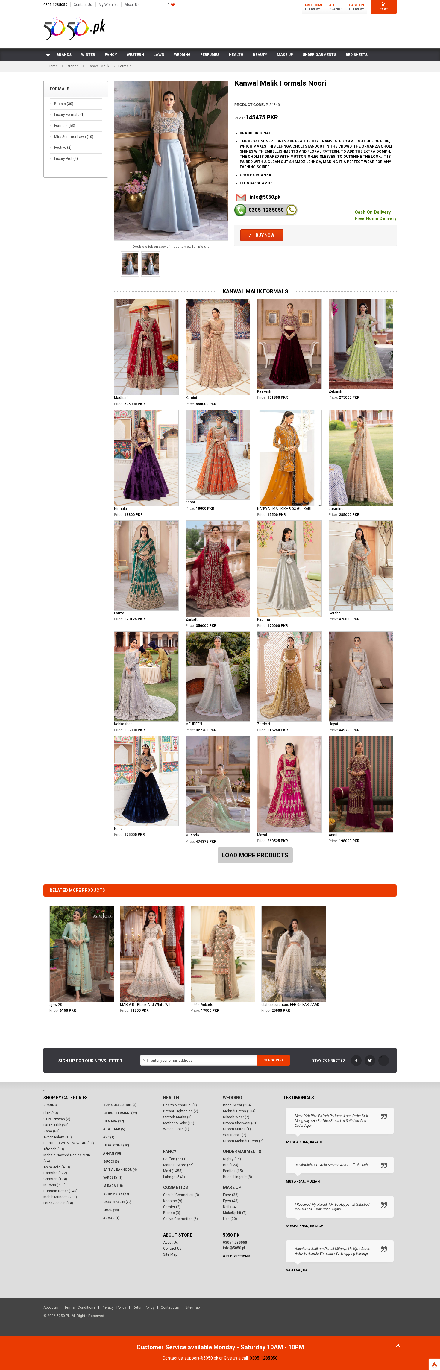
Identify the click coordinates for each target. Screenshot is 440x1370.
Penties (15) (233, 1171)
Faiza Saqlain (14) (58, 1203)
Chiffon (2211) (175, 1159)
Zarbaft (192, 619)
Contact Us (83, 5)
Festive (63, 147)
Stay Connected (328, 1060)
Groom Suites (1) (237, 1129)
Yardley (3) (112, 1178)
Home (53, 66)
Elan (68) (50, 1113)
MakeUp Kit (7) (235, 1213)
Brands (73, 66)
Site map (192, 1307)
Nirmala (120, 509)
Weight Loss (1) (176, 1129)
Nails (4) (230, 1207)
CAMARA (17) (113, 1121)
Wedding (232, 1097)
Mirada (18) (113, 1186)
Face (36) (231, 1195)
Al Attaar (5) (114, 1129)
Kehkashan (123, 724)
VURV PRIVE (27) (116, 1194)
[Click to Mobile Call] (240, 210)
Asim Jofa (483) (56, 1167)
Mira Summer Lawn (73, 137)
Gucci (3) (111, 1162)
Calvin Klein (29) (117, 1202)
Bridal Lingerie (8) (237, 1177)
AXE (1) (108, 1137)
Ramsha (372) (55, 1173)
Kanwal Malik (98, 66)
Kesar (190, 502)
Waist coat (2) (234, 1135)
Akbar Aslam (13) (57, 1137)
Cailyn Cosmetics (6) (180, 1219)
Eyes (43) (231, 1201)
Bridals (63, 104)
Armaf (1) (111, 1218)
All (332, 5)
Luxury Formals (69, 115)
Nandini (120, 829)
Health (171, 1097)
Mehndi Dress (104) (239, 1111)
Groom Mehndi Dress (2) (243, 1141)
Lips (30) (230, 1219)
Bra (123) (230, 1165)
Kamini (191, 398)
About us (50, 1307)
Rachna (263, 619)
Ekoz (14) (111, 1210)
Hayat (333, 724)
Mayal (262, 835)
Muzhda (192, 835)
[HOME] (47, 55)
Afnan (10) (112, 1153)
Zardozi (263, 724)
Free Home (314, 5)
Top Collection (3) (119, 1105)
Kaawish (264, 391)
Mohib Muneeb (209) (60, 1197)
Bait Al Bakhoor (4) (120, 1170)
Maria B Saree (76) (178, 1165)
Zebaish (335, 391)
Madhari (121, 398)
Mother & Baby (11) (178, 1123)
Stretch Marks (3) (177, 1117)
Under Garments (242, 1151)
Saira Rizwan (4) (56, 1119)
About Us (132, 5)
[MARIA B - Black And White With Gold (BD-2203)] (152, 954)
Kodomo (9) (172, 1201)
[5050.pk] (74, 28)
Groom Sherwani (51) (240, 1123)
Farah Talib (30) (56, 1125)
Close (398, 1345)
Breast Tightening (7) (180, 1111)
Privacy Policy (114, 1307)
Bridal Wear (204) (237, 1105)
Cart (383, 9)
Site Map (170, 1254)
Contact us (170, 1307)
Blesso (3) (171, 1213)
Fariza (119, 613)
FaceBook (356, 1060)
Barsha (335, 613)
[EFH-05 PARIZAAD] (293, 954)
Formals (64, 126)
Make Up (232, 1187)
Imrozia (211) (54, 1185)
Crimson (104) (55, 1179)
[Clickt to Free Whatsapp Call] (291, 210)
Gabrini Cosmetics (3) (181, 1195)
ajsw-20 (55, 1005)
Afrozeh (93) (53, 1149)
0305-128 (55, 5)
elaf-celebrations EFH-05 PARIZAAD (290, 1005)
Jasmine (336, 509)
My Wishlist (108, 5)
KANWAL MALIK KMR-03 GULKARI (284, 509)
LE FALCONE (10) (116, 1145)
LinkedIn (383, 1060)
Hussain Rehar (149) (60, 1191)
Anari (333, 835)
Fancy (169, 1151)
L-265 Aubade (202, 1005)
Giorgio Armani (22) (120, 1113)
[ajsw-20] (81, 954)
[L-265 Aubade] (223, 954)
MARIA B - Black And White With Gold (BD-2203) (149, 1005)
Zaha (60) (51, 1131)
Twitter (370, 1060)
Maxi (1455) (173, 1171)
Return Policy (143, 1307)
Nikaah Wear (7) (236, 1117)
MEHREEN (194, 724)
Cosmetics (175, 1187)
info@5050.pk (265, 197)
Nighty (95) (232, 1159)
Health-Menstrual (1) (180, 1105)
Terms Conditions (79, 1307)
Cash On (356, 5)
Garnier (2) (171, 1207)
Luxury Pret (66, 159)
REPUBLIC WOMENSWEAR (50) (68, 1143)
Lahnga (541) (174, 1177)
